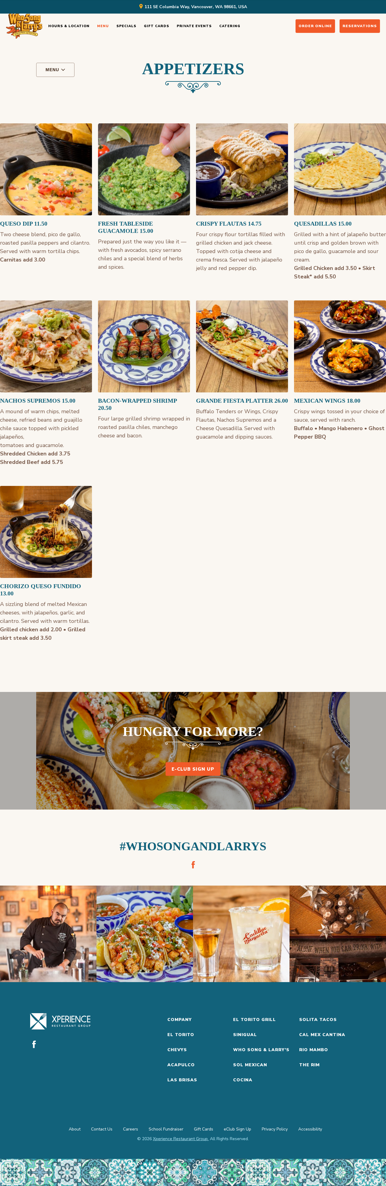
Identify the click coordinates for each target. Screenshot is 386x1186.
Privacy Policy (275, 1129)
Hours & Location (69, 26)
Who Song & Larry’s (261, 1050)
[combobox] (55, 70)
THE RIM (309, 1065)
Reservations (360, 26)
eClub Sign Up (237, 1129)
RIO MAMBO (313, 1050)
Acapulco (181, 1065)
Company (179, 1020)
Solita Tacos (318, 1020)
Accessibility (310, 1129)
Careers (130, 1129)
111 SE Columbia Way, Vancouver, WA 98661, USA (195, 7)
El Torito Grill (254, 1020)
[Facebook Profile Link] (193, 865)
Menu (103, 26)
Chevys (177, 1050)
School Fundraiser (166, 1129)
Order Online (315, 26)
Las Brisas (182, 1080)
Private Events (194, 26)
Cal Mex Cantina (322, 1035)
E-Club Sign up (193, 769)
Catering (229, 26)
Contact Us (101, 1129)
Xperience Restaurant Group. (181, 1139)
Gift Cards (156, 26)
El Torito (180, 1035)
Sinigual (245, 1035)
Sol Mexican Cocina (250, 1072)
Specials (126, 26)
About (75, 1129)
